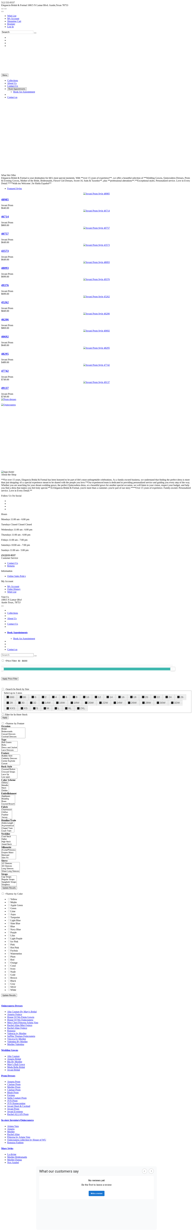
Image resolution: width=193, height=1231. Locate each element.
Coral (13, 965)
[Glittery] (5, 783)
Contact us (12, 649)
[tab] (99, 632)
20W (91, 702)
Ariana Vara (13, 1126)
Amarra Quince (14, 1014)
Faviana (11, 1095)
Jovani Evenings (15, 1111)
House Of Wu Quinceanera (20, 1020)
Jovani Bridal (13, 1070)
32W (177, 702)
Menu (4, 75)
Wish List (11, 16)
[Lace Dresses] (9, 750)
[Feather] (6, 815)
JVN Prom (12, 1100)
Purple (13, 932)
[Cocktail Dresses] (13, 736)
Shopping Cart (14, 21)
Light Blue (15, 920)
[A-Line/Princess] (8, 850)
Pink (12, 944)
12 (99, 697)
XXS (12, 708)
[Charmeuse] (6, 809)
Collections (12, 613)
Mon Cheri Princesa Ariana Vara (22, 1022)
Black (13, 981)
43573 (5, 251)
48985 (5, 199)
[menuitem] (99, 16)
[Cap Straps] (9, 877)
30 (22, 702)
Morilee (11, 1131)
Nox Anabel (13, 1162)
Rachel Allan (13, 1134)
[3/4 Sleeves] (10, 866)
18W (76, 702)
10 (87, 697)
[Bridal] (13, 729)
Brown (13, 978)
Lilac (12, 935)
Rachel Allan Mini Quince (19, 1025)
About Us (12, 618)
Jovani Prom (13, 1109)
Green (13, 908)
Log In (10, 26)
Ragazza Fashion (15, 1142)
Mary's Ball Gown (16, 1064)
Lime (12, 911)
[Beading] (8, 799)
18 (134, 697)
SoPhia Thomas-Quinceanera (21, 1036)
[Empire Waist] (8, 852)
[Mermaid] (8, 855)
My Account (13, 18)
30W (162, 702)
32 (34, 702)
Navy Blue (15, 929)
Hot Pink (14, 947)
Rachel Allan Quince (17, 1028)
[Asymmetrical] (7, 825)
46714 (5, 216)
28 (11, 702)
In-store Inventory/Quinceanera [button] (17, 1120)
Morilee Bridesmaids (17, 1157)
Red (12, 959)
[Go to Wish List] (5, 8)
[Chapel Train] (7, 828)
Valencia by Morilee (16, 1033)
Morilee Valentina (15, 1044)
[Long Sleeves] (10, 868)
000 (12, 697)
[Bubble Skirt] (10, 756)
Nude (13, 971)
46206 (5, 319)
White (13, 990)
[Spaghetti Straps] (9, 882)
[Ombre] (5, 790)
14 (111, 697)
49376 (5, 285)
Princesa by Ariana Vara (18, 1137)
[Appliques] (8, 796)
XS (25, 708)
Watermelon (16, 953)
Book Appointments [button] (17, 632)
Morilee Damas (14, 1159)
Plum (12, 956)
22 (158, 697)
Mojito (13, 902)
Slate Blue (15, 923)
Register (11, 24)
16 (122, 697)
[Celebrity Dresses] (10, 758)
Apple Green (16, 905)
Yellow (13, 899)
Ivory (13, 968)
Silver (13, 987)
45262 (5, 302)
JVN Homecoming (16, 1103)
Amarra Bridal (14, 1059)
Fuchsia (14, 950)
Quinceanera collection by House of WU (26, 1140)
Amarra (10, 1129)
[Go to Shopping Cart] (2, 8)
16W (62, 702)
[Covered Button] (9, 769)
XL (69, 708)
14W (48, 702)
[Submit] (35, 32)
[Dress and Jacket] (9, 747)
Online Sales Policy (16, 576)
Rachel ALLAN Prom (17, 1114)
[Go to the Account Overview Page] (2, 11)
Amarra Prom (13, 1081)
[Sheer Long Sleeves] (10, 871)
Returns (11, 566)
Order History (14, 589)
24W (119, 702)
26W (134, 702)
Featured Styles (14, 188)
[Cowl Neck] (8, 836)
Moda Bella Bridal (16, 1067)
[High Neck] (8, 842)
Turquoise (15, 917)
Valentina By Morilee (17, 1041)
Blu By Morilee (14, 1061)
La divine (11, 1154)
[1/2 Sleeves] (10, 863)
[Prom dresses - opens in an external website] (8, 399)
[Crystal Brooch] (8, 804)
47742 (5, 371)
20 (146, 697)
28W (148, 702)
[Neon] (5, 788)
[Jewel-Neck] (8, 844)
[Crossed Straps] (9, 772)
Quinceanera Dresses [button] (12, 1005)
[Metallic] (5, 785)
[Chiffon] (6, 812)
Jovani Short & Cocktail (18, 1106)
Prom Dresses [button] (8, 1075)
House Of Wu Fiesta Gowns (20, 1017)
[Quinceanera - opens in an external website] (8, 404)
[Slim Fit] (8, 858)
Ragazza (11, 1030)
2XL (82, 708)
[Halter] (8, 839)
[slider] (172, 669)
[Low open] (9, 777)
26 (181, 697)
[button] (12, 80)
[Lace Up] (9, 774)
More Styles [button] (7, 1148)
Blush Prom (13, 1092)
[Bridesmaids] (13, 731)
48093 (5, 268)
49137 (5, 388)
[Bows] (8, 801)
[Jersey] (6, 817)
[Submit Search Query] (35, 655)
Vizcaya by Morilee (16, 1039)
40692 (5, 336)
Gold (12, 974)
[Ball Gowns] (9, 742)
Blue (12, 926)
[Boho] (9, 745)
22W (105, 702)
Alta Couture (13, 1056)
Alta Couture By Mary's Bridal (22, 1011)
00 (24, 697)
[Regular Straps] (9, 879)
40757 (5, 233)
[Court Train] (7, 831)
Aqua (13, 914)
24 (170, 697)
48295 (5, 353)
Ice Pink (14, 941)
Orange (13, 962)
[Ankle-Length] (7, 823)
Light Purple (16, 938)
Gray (12, 984)
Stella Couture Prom (17, 1098)
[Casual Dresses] (13, 734)
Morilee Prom (13, 1087)
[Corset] (10, 763)
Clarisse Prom (14, 1084)
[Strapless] (9, 884)
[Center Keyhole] (10, 761)
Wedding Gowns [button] (9, 1050)
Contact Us (12, 563)
